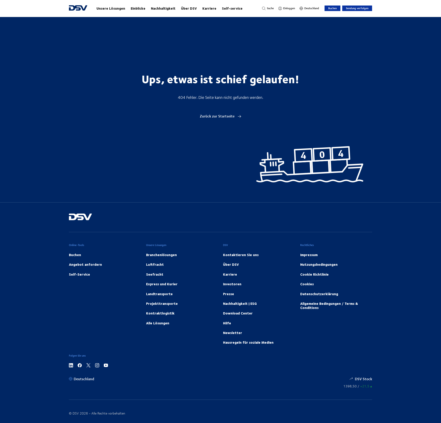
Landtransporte (159, 294)
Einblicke (138, 8)
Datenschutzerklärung (319, 294)
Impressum (309, 254)
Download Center (238, 313)
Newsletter (232, 332)
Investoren (232, 284)
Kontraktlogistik (160, 313)
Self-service (232, 8)
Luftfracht (155, 264)
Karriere (209, 8)
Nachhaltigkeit (163, 8)
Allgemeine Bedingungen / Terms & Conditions (329, 305)
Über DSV (189, 8)
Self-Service (79, 274)
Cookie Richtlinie (314, 274)
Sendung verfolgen (357, 8)
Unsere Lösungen (110, 8)
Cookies (307, 284)
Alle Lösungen (157, 323)
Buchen (332, 8)
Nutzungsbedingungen (319, 264)
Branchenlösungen (161, 254)
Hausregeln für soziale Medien (248, 342)
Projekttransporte (162, 303)
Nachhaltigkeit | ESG (240, 303)
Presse (228, 294)
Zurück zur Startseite (217, 116)
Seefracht (154, 274)
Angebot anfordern (85, 264)
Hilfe (227, 323)
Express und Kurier (162, 284)
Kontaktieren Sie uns (241, 254)
